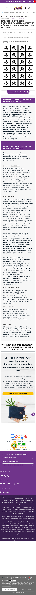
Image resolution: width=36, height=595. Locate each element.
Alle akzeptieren (10, 589)
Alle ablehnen (26, 589)
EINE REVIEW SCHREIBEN (18, 394)
